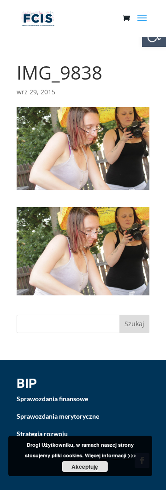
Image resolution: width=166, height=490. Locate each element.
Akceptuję (84, 466)
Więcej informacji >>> (110, 455)
